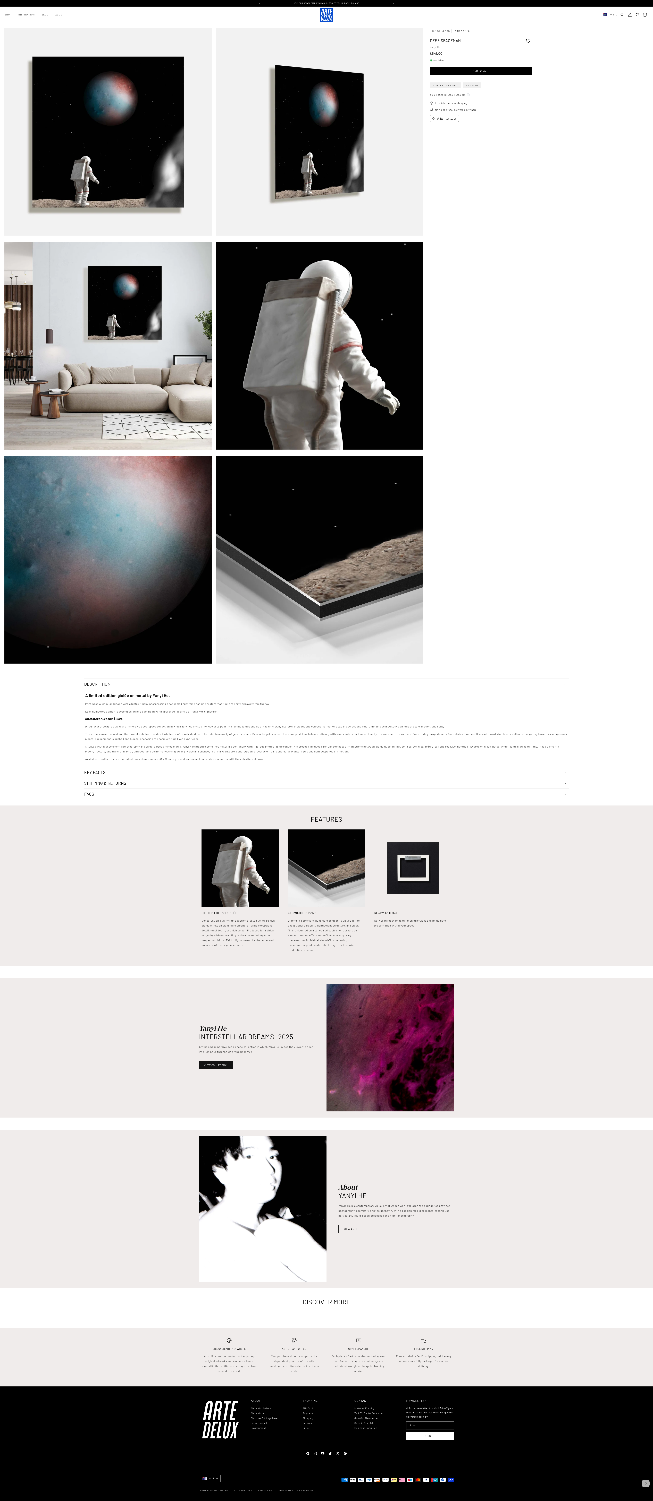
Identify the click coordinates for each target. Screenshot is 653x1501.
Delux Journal (259, 1423)
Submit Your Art (363, 1423)
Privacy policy (264, 1490)
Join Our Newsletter (366, 1418)
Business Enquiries (365, 1427)
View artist (352, 1228)
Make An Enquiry (364, 1408)
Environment (258, 1427)
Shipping (308, 1418)
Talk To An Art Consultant (369, 1413)
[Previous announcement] (259, 3)
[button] (8, 15)
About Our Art (259, 1413)
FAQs (306, 1427)
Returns (307, 1423)
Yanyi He (435, 47)
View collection (216, 1065)
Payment (308, 1413)
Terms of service (284, 1490)
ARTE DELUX (229, 1490)
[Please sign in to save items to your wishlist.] (528, 41)
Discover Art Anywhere (264, 1418)
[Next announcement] (393, 3)
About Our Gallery (261, 1408)
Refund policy (246, 1490)
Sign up (430, 1435)
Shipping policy (305, 1490)
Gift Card (308, 1408)
